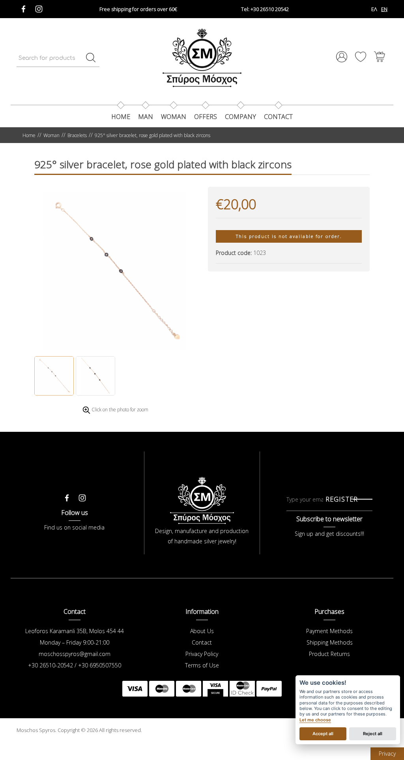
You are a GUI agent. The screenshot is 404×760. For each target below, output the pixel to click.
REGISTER (341, 499)
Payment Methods (329, 631)
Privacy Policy (201, 654)
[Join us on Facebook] (23, 7)
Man (145, 116)
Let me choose (315, 720)
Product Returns (329, 654)
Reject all (372, 733)
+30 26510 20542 (265, 9)
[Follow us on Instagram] (39, 7)
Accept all (322, 733)
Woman (173, 116)
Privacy (387, 753)
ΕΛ (374, 9)
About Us (202, 631)
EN (384, 9)
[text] (90, 57)
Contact (202, 642)
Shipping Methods (330, 642)
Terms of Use (202, 665)
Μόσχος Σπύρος (202, 57)
